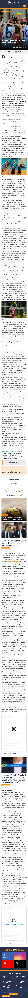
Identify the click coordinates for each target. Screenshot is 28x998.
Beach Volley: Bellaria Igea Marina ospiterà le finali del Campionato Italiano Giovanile (13, 519)
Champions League (5, 11)
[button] (9, 52)
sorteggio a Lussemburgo (13, 561)
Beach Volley (4, 514)
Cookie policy (5, 996)
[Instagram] (17, 955)
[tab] (8, 976)
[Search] (24, 6)
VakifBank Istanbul (12, 472)
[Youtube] (4, 963)
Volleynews (9, 473)
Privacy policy (13, 994)
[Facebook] (4, 955)
